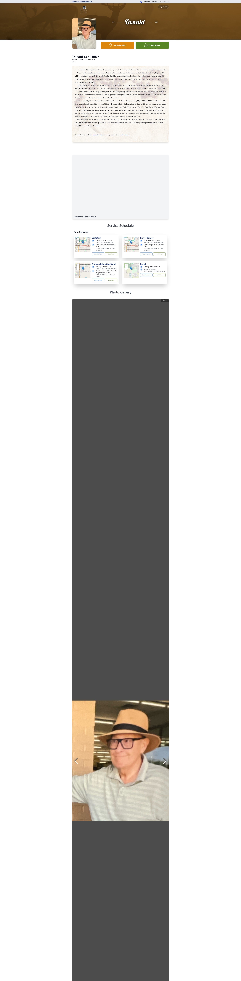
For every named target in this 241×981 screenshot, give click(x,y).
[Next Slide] (165, 760)
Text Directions (98, 254)
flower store (126, 135)
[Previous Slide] (76, 760)
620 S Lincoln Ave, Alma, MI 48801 (154, 271)
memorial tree (97, 135)
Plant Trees (111, 254)
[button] (83, 242)
